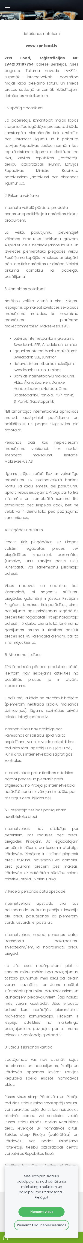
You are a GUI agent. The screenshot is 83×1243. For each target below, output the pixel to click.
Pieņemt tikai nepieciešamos (41, 1225)
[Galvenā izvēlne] (7, 7)
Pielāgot (41, 1197)
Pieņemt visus (41, 1211)
